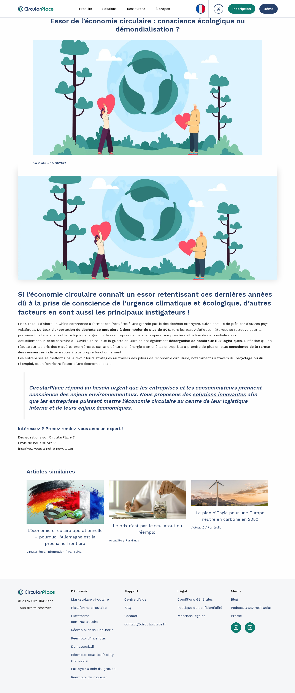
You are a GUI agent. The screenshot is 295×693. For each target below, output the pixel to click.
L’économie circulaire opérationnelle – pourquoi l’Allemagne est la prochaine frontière (65, 537)
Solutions (109, 9)
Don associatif (82, 646)
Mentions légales (191, 616)
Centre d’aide (135, 599)
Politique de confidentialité (200, 608)
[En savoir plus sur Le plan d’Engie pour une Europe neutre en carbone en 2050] (229, 493)
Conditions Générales (195, 599)
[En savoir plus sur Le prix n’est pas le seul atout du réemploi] (147, 499)
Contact (130, 616)
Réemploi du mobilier (89, 677)
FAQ (127, 608)
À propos (162, 9)
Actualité (115, 540)
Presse (236, 616)
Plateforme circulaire (89, 608)
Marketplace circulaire (90, 599)
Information (55, 551)
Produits (85, 9)
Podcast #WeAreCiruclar (251, 608)
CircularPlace (36, 551)
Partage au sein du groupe (93, 669)
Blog (234, 599)
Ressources (136, 9)
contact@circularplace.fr (145, 624)
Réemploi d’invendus (88, 638)
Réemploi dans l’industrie (92, 630)
